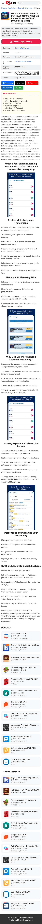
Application (12, 8)
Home (3, 8)
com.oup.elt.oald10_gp (23, 61)
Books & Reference (25, 8)
